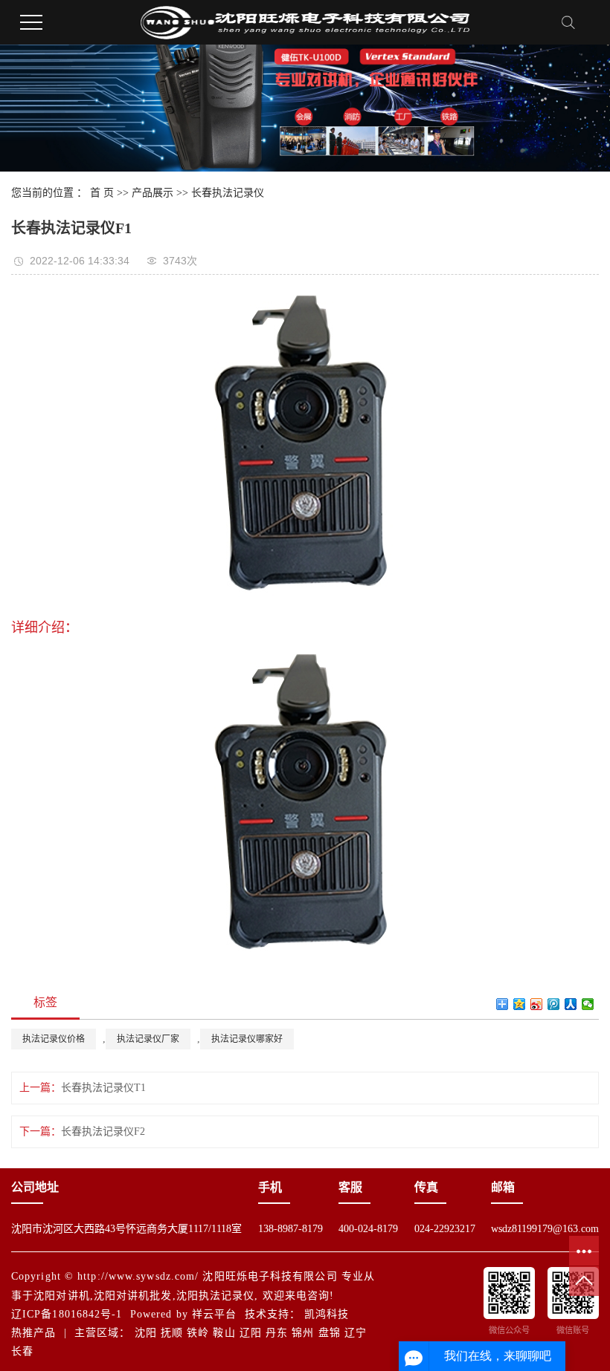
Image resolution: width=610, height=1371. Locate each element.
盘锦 (329, 1332)
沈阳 (146, 1332)
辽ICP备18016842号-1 (67, 1314)
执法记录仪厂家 (148, 1039)
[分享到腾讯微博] (554, 1004)
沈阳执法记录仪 (215, 1295)
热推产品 (33, 1332)
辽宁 (355, 1332)
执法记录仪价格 (53, 1039)
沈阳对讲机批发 (133, 1295)
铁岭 (198, 1332)
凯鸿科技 (326, 1314)
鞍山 (224, 1332)
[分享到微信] (588, 1004)
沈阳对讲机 (61, 1295)
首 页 (102, 192)
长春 (22, 1351)
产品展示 (152, 192)
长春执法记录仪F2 (103, 1131)
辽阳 (251, 1332)
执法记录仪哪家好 (247, 1039)
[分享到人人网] (571, 1004)
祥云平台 (214, 1314)
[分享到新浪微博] (536, 1004)
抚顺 (172, 1332)
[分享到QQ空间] (519, 1004)
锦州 (303, 1332)
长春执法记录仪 (227, 192)
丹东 (277, 1332)
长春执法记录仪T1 (103, 1087)
